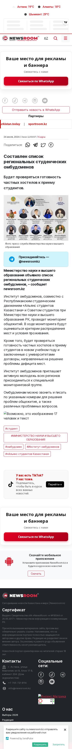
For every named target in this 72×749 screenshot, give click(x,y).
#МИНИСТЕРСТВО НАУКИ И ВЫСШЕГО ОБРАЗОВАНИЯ (35, 437)
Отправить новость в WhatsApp (36, 110)
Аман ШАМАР (28, 136)
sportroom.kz (35, 124)
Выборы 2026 (10, 714)
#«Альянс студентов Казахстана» (27, 453)
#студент (11, 428)
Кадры (41, 136)
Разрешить (40, 744)
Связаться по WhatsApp (36, 81)
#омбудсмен (13, 446)
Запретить (59, 744)
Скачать (36, 573)
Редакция (7, 719)
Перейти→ (55, 484)
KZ (46, 38)
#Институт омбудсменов (43, 446)
